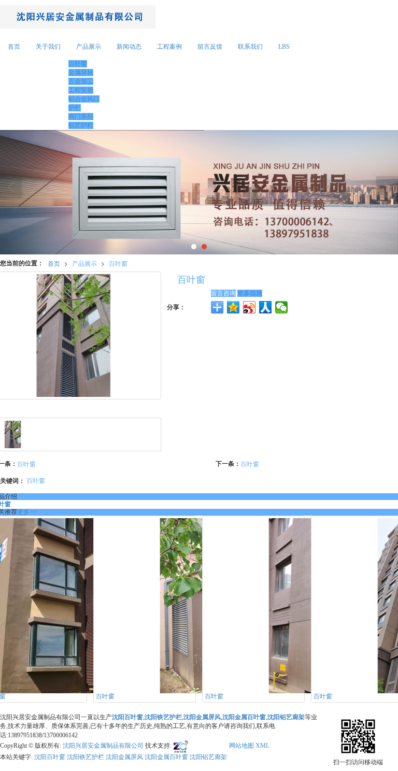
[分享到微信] (281, 307)
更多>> (27, 512)
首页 (14, 46)
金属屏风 (80, 72)
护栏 (74, 107)
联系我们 (250, 46)
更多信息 (249, 293)
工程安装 (80, 90)
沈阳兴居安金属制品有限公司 (103, 745)
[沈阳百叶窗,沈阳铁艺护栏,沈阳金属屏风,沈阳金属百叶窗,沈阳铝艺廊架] (199, 192)
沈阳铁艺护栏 (85, 757)
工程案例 (169, 46)
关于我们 (48, 46)
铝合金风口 (84, 99)
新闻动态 (129, 46)
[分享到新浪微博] (249, 307)
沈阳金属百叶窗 (166, 757)
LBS (284, 46)
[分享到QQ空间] (233, 307)
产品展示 (88, 46)
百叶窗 (77, 63)
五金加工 (80, 81)
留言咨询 (223, 293)
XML (262, 745)
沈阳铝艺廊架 (208, 757)
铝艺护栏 (80, 125)
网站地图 (241, 745)
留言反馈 (209, 46)
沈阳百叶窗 (49, 757)
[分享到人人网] (265, 307)
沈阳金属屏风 (124, 757)
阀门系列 (80, 116)
